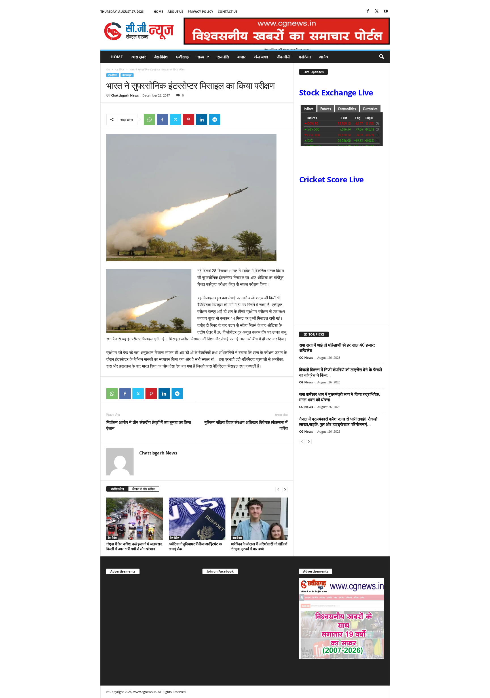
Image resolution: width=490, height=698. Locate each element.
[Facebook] (368, 11)
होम (108, 69)
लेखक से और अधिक (143, 489)
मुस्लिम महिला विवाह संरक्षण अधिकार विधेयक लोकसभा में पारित (246, 425)
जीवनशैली (283, 56)
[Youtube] (385, 11)
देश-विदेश (161, 56)
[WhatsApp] (149, 119)
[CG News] (139, 31)
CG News (306, 357)
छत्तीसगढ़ (182, 56)
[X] (376, 11)
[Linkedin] (201, 119)
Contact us (227, 11)
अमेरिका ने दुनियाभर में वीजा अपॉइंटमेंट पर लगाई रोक (195, 546)
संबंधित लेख (117, 489)
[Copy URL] (227, 119)
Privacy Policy (200, 11)
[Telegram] (214, 119)
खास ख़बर (138, 56)
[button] (381, 57)
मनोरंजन (305, 56)
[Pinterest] (188, 119)
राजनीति (223, 56)
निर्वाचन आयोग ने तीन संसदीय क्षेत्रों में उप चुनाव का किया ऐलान (148, 425)
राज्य (200, 56)
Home (158, 11)
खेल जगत (261, 56)
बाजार (241, 56)
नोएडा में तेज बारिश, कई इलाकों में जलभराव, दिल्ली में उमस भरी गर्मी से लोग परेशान (134, 546)
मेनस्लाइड (127, 75)
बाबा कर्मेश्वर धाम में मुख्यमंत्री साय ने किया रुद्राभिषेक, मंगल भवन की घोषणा (339, 396)
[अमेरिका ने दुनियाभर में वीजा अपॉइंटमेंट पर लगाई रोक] (197, 519)
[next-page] (285, 489)
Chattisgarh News (125, 95)
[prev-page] (278, 489)
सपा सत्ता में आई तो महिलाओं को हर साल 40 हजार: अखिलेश (337, 347)
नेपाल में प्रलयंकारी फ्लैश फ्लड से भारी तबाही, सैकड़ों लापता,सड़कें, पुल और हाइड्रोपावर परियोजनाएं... (338, 421)
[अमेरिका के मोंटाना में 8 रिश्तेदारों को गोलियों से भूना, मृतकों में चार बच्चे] (259, 519)
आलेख (323, 56)
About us (175, 11)
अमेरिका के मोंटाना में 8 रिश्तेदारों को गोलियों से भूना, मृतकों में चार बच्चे (259, 546)
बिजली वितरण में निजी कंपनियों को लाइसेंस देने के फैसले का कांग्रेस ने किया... (340, 372)
